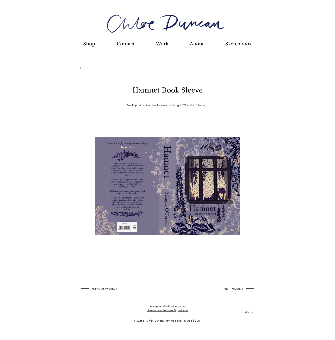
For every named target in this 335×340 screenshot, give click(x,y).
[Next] (81, 68)
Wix (199, 320)
